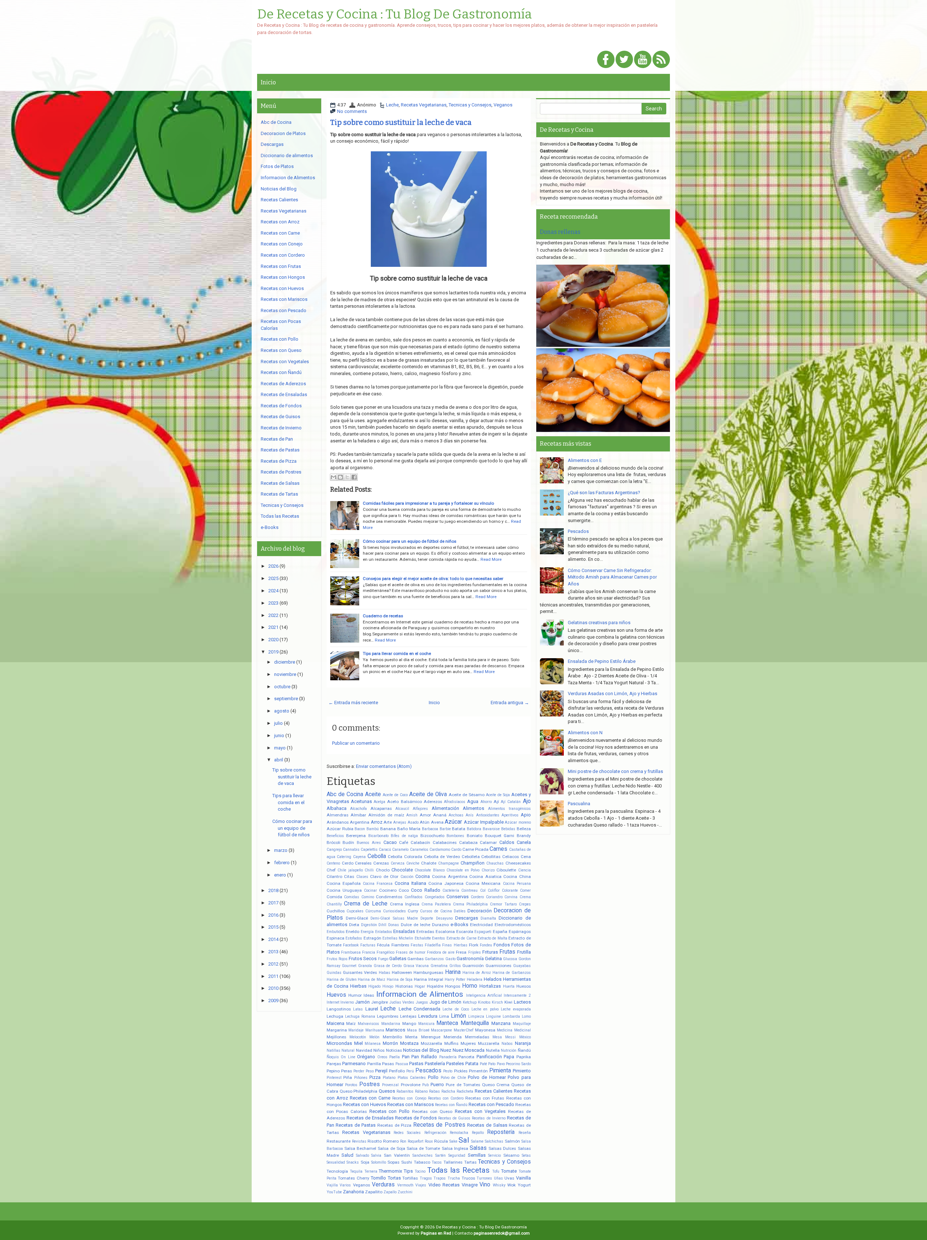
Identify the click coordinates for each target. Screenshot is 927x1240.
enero (280, 875)
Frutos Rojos (337, 959)
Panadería (448, 1057)
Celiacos (510, 856)
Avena (437, 822)
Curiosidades (394, 911)
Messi (510, 1037)
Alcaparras (381, 808)
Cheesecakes (518, 863)
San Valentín (397, 1155)
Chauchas (495, 863)
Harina (453, 972)
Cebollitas (490, 856)
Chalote (428, 863)
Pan (406, 1056)
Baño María (408, 828)
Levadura (427, 1016)
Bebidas (508, 829)
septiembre (286, 698)
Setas (526, 1155)
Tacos (437, 1162)
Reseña (525, 1132)
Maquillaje (522, 1023)
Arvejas (399, 822)
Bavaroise (491, 829)
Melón (374, 1037)
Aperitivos (510, 815)
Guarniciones (498, 965)
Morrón (390, 1043)
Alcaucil (402, 808)
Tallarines (453, 1162)
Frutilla (524, 952)
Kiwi (508, 1002)
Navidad (364, 1050)
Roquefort (415, 1141)
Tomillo (378, 1178)
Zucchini (405, 1192)
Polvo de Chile (453, 1077)
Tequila (356, 1171)
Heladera (474, 979)
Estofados (353, 938)
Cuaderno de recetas (383, 615)
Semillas (477, 1155)
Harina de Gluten (342, 979)
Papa (509, 1056)
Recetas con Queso (432, 1111)
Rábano (421, 1091)
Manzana (501, 1023)
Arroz (376, 822)
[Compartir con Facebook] (354, 477)
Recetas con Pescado (491, 1104)
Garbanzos (434, 959)
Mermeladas (477, 1036)
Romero (391, 1141)
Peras (346, 1070)
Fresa (461, 952)
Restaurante (339, 1141)
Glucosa (510, 959)
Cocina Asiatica (485, 876)
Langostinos (339, 1009)
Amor (425, 814)
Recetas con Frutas (484, 1098)
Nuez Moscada (469, 1050)
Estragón (372, 938)
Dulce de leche (415, 924)
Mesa (497, 1037)
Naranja (523, 1043)
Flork (473, 944)
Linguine (493, 1016)
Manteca (447, 1023)
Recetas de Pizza (394, 1125)
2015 (273, 927)
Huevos (336, 995)
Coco (404, 890)
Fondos (502, 944)
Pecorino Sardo (518, 1064)
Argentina (359, 822)
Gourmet (349, 965)
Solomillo (378, 1162)
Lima (444, 1016)
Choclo (383, 870)
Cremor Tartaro (503, 904)
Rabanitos (405, 1091)
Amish (412, 815)
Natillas (333, 1050)
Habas (384, 972)
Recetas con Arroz (280, 221)
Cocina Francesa (378, 883)
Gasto (450, 959)
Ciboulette (506, 870)
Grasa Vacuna (416, 965)
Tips (408, 1171)
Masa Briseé (418, 1030)
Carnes (498, 849)
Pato (491, 1064)
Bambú (372, 829)
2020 (273, 639)
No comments (352, 111)
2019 (273, 652)
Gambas (415, 958)
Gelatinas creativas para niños (599, 622)
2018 (273, 890)
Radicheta (465, 1091)
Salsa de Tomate (423, 1148)
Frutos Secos (363, 958)
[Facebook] (605, 60)
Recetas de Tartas (279, 494)
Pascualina (579, 803)
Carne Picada (475, 849)
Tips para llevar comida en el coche (397, 653)
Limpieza (476, 1016)
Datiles (460, 911)
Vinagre (470, 1185)
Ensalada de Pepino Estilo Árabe (602, 661)
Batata (458, 828)
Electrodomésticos (513, 924)
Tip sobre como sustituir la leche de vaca (400, 122)
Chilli (369, 870)
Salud (347, 1155)
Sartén (440, 1155)
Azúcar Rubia (340, 828)
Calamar (488, 842)
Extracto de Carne (461, 938)
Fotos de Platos (277, 166)
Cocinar (370, 890)
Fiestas (417, 945)
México (525, 1037)
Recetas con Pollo (389, 1111)
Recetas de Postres (439, 1125)
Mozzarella (431, 1043)
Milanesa (373, 1043)
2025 (273, 578)
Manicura (426, 1023)
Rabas (434, 1091)
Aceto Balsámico (404, 801)
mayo (280, 748)
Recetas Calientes (493, 1091)
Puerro (437, 1084)
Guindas (334, 972)
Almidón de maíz (386, 814)
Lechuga (335, 1016)
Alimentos (473, 808)
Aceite (373, 794)
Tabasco (422, 1162)
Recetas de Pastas (356, 1125)
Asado (413, 822)
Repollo (478, 1132)
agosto (281, 711)
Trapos (439, 1178)
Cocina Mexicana (483, 883)
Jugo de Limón (445, 1002)
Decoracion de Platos (283, 133)
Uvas (509, 1178)
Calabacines (445, 842)
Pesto (447, 1071)
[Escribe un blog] (340, 477)
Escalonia (445, 931)
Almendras (337, 814)
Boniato (474, 835)
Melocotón (357, 1037)
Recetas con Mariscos (410, 1104)
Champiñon (473, 863)
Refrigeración (435, 1132)
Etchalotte (423, 938)
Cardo (456, 849)
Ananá (439, 814)
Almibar (358, 814)
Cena (526, 856)
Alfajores (420, 808)
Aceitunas (361, 801)
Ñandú (524, 1050)
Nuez (445, 1050)
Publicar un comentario (356, 743)
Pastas (416, 1063)
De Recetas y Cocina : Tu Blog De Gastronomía (394, 14)
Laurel (371, 1009)
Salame (477, 1141)
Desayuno (444, 918)
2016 (273, 915)
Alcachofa (358, 808)
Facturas (368, 945)
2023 (273, 603)
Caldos (506, 842)
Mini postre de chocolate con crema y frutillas (615, 771)
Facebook (351, 945)
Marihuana (374, 1030)
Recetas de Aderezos (283, 383)
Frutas (507, 952)
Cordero (477, 897)
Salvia (376, 1155)
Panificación (489, 1056)
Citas (349, 876)
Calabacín (420, 842)
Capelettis (369, 849)
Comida (334, 896)
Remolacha (459, 1132)
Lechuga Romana (360, 1016)
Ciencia (524, 870)
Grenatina (439, 965)
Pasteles (455, 1063)
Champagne (448, 863)
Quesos (387, 1091)
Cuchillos (336, 910)
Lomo (526, 1016)
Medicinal (522, 1030)
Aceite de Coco (395, 795)
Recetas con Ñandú (451, 1104)
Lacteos (522, 1002)
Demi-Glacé (357, 918)
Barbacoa (430, 829)
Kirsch (497, 1002)
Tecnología (337, 1171)
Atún (424, 822)
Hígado (374, 986)
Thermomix (390, 1171)
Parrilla (374, 1063)
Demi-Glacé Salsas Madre (394, 918)
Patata (471, 1063)
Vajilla (332, 1185)
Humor (355, 995)
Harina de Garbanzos (511, 972)
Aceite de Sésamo (467, 794)
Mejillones (336, 1036)
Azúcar (453, 822)
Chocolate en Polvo (462, 870)
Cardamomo (439, 849)
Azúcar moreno (518, 822)
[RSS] (661, 60)
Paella (394, 1057)
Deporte (426, 918)
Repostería (501, 1132)
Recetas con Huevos (364, 1104)
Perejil (381, 1070)
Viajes (420, 1185)
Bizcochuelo (432, 835)
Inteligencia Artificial (484, 995)
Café (403, 842)
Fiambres (400, 944)
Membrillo (392, 1036)
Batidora (474, 829)
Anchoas (456, 815)
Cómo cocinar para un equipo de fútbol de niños (409, 541)
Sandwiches (422, 1155)
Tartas (470, 1162)
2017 (273, 902)
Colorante (510, 890)
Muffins (451, 1043)
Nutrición (508, 1050)
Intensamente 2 (517, 995)
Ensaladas (404, 931)
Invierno (347, 1002)
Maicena (335, 1023)
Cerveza (397, 863)
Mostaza (409, 1043)
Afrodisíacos (454, 801)
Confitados (413, 897)
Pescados (428, 1070)
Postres (369, 1084)
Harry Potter (455, 979)
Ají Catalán (511, 801)
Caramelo (400, 849)
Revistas (359, 1141)
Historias (404, 986)
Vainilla (523, 1178)
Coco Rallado (425, 890)
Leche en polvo (485, 1009)
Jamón (362, 1002)
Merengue (430, 1036)
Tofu (495, 1171)
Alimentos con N (585, 732)
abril (278, 759)
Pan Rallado (424, 1056)
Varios (345, 1185)
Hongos (452, 986)
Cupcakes (355, 911)
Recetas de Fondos (416, 1118)
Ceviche (412, 863)
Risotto (375, 1141)
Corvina (510, 897)
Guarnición (473, 965)
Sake (453, 1141)
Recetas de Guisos (454, 1118)
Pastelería (435, 1063)
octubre (282, 686)
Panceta (466, 1056)
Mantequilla (475, 1023)
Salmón (512, 1141)
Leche (392, 105)
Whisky (499, 1185)
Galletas (397, 958)
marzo (281, 850)
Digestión (369, 924)
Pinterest (334, 1077)
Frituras (490, 952)
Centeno (333, 863)
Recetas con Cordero (446, 1098)
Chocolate (402, 870)
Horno (469, 986)
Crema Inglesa (404, 904)
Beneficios (335, 835)
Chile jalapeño (349, 870)
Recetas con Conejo (409, 1098)
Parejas (334, 1063)
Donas (393, 924)
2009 (273, 1000)
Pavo (501, 1064)
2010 (273, 988)
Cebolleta (471, 856)
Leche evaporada (515, 1009)
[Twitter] (624, 60)
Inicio (268, 82)
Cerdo (347, 863)
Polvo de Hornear (487, 1077)
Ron (403, 1141)
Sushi (406, 1162)
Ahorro (486, 801)
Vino (484, 1184)
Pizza (375, 1077)
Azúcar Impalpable (484, 822)
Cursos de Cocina (436, 911)
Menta (411, 1036)
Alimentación (445, 808)
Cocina (422, 876)
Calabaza (468, 842)
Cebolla (377, 856)
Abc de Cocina (345, 794)
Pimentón (478, 1070)
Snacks (353, 1162)
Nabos (507, 1043)
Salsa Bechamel (360, 1148)
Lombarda (511, 1016)
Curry (413, 910)
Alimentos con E (585, 460)
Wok (511, 1185)
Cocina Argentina (449, 876)
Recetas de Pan (277, 439)
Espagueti (482, 931)
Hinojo (387, 986)
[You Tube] (642, 60)
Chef (331, 870)
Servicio (494, 1155)
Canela (524, 842)
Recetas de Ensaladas (370, 1118)
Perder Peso (363, 1071)
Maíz (351, 1023)
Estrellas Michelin (397, 938)
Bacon (360, 829)
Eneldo (352, 931)
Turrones (484, 1178)
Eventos (438, 938)
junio (279, 735)
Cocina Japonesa (446, 883)
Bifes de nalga (404, 835)
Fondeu (486, 945)
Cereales (363, 863)
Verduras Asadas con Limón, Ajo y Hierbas (612, 693)
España (500, 931)
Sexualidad (336, 1162)
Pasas (388, 1063)
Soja (365, 1162)
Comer (525, 890)
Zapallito (373, 1191)
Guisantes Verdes (360, 972)
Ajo (527, 801)
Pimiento (522, 1070)
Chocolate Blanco (429, 870)
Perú (410, 1071)
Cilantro (334, 876)
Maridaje (356, 1030)
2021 (273, 627)
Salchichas (494, 1141)
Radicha (448, 1091)
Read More (491, 559)
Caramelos (419, 849)
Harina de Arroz (476, 972)
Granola (365, 965)
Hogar (420, 986)
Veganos (503, 105)
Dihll (382, 924)
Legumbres (387, 1016)
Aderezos (433, 801)
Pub (425, 1085)
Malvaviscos (368, 1023)
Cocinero (388, 890)
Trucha (454, 1178)
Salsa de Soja (391, 1148)
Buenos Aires (369, 842)
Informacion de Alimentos (420, 994)
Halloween (402, 972)
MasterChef (463, 1030)
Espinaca (335, 938)
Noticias (394, 1050)
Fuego (383, 959)
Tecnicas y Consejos (470, 105)
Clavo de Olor (384, 876)
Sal (463, 1140)
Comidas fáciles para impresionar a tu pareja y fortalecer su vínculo (428, 503)
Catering (344, 856)
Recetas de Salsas (487, 1125)
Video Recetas (444, 1185)
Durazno (440, 924)
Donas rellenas (560, 231)
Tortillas (410, 1178)
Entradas (425, 931)
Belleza (524, 828)
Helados (493, 979)
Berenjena (356, 835)
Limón (458, 1016)
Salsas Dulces (502, 1148)
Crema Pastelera (436, 904)
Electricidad (481, 924)
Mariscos (395, 1030)
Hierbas (358, 986)
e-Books (459, 924)
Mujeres (468, 1043)
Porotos (351, 1085)
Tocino (420, 1171)
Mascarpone (441, 1030)
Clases (362, 876)
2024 (273, 590)
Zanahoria (353, 1191)
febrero (282, 862)
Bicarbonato (378, 835)
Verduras (383, 1184)
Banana (388, 828)
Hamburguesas (428, 972)
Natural (348, 1050)
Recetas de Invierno (488, 1118)
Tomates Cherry (353, 1178)
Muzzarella (488, 1043)
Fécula (383, 944)
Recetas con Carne (370, 1098)
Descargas (466, 918)
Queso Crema (495, 1084)
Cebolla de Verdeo (442, 856)
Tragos (426, 1178)
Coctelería (450, 890)
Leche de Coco (455, 1009)
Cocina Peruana (517, 883)
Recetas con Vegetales (480, 1111)
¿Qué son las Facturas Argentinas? (604, 492)
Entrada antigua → (510, 702)
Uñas (498, 1178)
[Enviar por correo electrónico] (333, 477)
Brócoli (333, 842)
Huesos (523, 986)
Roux (429, 1141)
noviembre (285, 674)
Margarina (337, 1030)
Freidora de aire (440, 952)
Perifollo (397, 1070)
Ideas (369, 995)
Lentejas (408, 1016)
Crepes (525, 904)
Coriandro (494, 897)
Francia (368, 952)
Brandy (524, 835)
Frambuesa (351, 952)
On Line (348, 1057)
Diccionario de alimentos (287, 155)
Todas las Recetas (458, 1170)
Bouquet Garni (500, 835)
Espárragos (520, 931)
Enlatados (383, 931)
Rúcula (441, 1141)
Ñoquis (333, 1057)
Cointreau (469, 890)
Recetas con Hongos (283, 277)
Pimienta (500, 1070)
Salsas (478, 1148)
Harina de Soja (399, 979)
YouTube (334, 1192)
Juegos (422, 1002)
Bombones (455, 835)
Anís (470, 815)
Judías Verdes (402, 1002)
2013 (273, 951)
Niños (379, 1050)
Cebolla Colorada (405, 856)
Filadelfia (433, 945)
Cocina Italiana (410, 883)
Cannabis (351, 849)
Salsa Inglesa (455, 1148)
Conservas (457, 896)
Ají (496, 801)
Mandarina (390, 1023)
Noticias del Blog (421, 1050)
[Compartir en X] (347, 477)
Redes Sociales (407, 1132)
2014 (273, 939)
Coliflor (494, 890)
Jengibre (379, 1002)
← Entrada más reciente (353, 702)
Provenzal (390, 1085)
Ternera (370, 1171)
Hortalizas (490, 986)
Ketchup (470, 1002)
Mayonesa (485, 1030)
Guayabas (522, 965)
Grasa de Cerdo (388, 965)
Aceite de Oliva (428, 794)
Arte (387, 822)
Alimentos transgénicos (509, 808)
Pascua (401, 1064)
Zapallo (390, 1192)
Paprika (523, 1056)
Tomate (509, 1171)
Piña (347, 1077)
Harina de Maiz (371, 979)
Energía (367, 931)
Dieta (354, 924)
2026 (273, 566)
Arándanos (338, 822)
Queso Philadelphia (359, 1091)
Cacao (390, 842)
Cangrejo (334, 849)
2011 (273, 976)
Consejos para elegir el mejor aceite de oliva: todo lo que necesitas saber (433, 578)
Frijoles (474, 952)
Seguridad (456, 1155)
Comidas (351, 897)
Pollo (433, 1077)
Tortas (394, 1178)
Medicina (504, 1030)
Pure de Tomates (463, 1084)
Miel (358, 1043)
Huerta (509, 986)
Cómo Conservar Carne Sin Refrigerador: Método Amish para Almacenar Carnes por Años (612, 577)
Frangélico (385, 952)
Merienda (453, 1036)
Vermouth (405, 1185)
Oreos (382, 1057)
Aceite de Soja (498, 795)
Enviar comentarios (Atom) (384, 766)
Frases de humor (410, 952)
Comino (367, 897)
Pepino (333, 1070)
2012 (273, 964)
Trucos (468, 1178)
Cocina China (517, 876)
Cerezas (381, 863)
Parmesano (354, 1063)
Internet (333, 1002)
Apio (526, 814)
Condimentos (389, 896)
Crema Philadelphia (470, 904)
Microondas (339, 1043)
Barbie (445, 829)
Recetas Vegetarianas (423, 105)
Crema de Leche (365, 903)
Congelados (435, 897)
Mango (409, 1023)
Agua (472, 801)
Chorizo (488, 870)
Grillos (455, 965)
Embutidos (336, 931)
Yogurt (524, 1185)
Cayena (359, 856)
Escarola (464, 931)
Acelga (379, 801)
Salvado (362, 1155)
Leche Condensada (419, 1009)
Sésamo (511, 1155)
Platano (389, 1077)
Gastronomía (470, 958)
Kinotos (484, 1002)
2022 (273, 615)
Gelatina (493, 958)
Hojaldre (435, 986)
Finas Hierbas (454, 945)
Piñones (361, 1077)
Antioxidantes (487, 815)
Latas (358, 1009)
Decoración (479, 910)
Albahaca (337, 808)
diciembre (284, 662)
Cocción (407, 876)
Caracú (385, 849)
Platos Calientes (412, 1077)
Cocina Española (344, 883)
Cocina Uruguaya (344, 890)
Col (483, 890)
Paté (483, 1064)
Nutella (493, 1050)
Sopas (393, 1162)
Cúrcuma (373, 911)
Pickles (460, 1070)
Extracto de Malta (492, 938)
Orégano (366, 1056)
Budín (348, 842)
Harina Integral (428, 979)
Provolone (410, 1084)
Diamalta (488, 918)
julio (278, 723)
